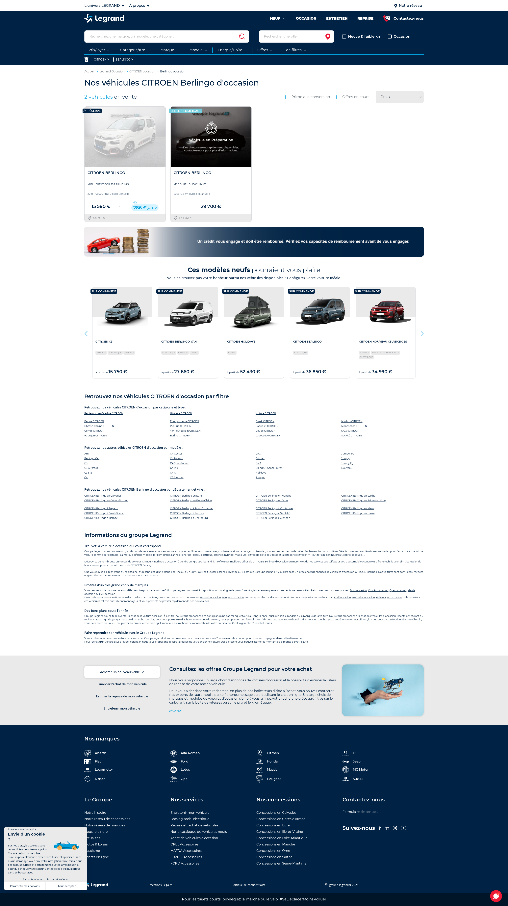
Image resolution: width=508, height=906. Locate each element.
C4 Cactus (176, 453)
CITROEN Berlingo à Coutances (274, 508)
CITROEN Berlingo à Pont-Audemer (191, 508)
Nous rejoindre (96, 832)
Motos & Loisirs (96, 844)
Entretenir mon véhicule (190, 813)
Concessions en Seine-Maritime (281, 863)
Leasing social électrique (189, 819)
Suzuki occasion (105, 593)
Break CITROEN (265, 421)
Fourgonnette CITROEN (184, 421)
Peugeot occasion (233, 597)
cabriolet (348, 554)
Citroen (260, 458)
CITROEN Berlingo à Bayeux (101, 508)
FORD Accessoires (184, 863)
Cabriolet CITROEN (267, 426)
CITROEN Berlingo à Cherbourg (189, 517)
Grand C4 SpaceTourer (269, 467)
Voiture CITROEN (266, 413)
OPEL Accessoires (184, 844)
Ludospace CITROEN (268, 435)
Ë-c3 (258, 463)
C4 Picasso (176, 458)
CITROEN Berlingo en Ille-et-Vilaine (191, 500)
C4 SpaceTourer (179, 463)
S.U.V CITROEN (350, 430)
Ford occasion (358, 590)
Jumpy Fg (347, 463)
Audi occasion (342, 597)
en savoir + (177, 710)
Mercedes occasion (363, 597)
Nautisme (92, 851)
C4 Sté (174, 467)
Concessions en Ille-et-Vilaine (279, 832)
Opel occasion (398, 590)
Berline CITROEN (180, 435)
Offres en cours (355, 97)
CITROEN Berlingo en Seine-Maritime (363, 500)
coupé (358, 554)
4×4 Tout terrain (315, 554)
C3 (86, 463)
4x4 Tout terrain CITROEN (185, 430)
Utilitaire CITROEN (181, 413)
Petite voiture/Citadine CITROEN (103, 413)
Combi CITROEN (94, 430)
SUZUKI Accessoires (186, 857)
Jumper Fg (347, 453)
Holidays (261, 472)
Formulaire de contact (360, 812)
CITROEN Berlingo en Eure (186, 495)
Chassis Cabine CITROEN (99, 426)
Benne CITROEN (94, 421)
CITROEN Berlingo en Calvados (102, 495)
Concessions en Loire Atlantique (282, 838)
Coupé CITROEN (265, 430)
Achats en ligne (96, 857)
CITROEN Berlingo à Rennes (187, 513)
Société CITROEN (351, 435)
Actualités (92, 838)
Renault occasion (210, 597)
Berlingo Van (91, 458)
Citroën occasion (378, 590)
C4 (86, 477)
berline (330, 554)
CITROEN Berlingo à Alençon (273, 517)
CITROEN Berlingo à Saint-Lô (273, 513)
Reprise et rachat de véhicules (194, 825)
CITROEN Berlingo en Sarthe (358, 495)
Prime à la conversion (310, 97)
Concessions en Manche (275, 844)
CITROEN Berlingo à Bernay (100, 517)
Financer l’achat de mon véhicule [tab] (122, 684)
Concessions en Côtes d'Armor (280, 819)
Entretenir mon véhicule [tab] (122, 708)
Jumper (260, 477)
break (338, 554)
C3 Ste (88, 472)
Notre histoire (95, 813)
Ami (86, 453)
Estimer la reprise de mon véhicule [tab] (122, 696)
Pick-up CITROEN (180, 426)
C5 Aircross (177, 477)
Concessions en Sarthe (274, 857)
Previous (86, 333)
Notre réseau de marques (104, 825)
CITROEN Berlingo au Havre (358, 513)
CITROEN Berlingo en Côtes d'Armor (106, 500)
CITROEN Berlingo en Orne (272, 500)
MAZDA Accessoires (186, 851)
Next (422, 333)
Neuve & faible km (364, 36)
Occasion (402, 36)
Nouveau (346, 467)
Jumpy (345, 458)
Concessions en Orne (273, 851)
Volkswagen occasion (389, 597)
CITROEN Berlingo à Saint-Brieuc (104, 513)
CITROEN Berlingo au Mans (357, 508)
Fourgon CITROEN (95, 435)
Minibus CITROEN (352, 421)
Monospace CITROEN (354, 426)
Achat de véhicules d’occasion (194, 838)
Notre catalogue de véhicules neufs (198, 832)
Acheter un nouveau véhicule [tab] (122, 672)
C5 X (258, 453)
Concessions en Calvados (276, 813)
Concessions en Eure (273, 825)
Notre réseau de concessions (107, 819)
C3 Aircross (91, 467)
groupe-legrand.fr (203, 561)
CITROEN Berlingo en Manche (273, 495)
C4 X (173, 472)
